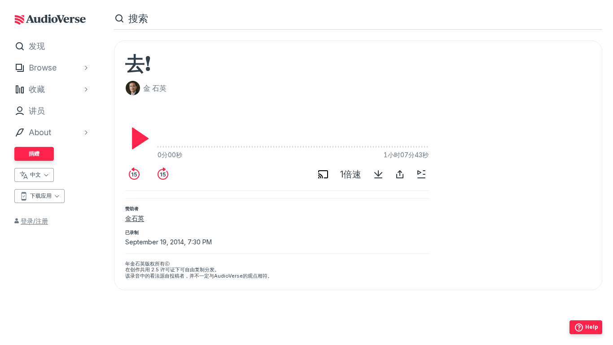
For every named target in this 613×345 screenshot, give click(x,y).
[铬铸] (323, 174)
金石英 (134, 218)
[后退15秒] (134, 174)
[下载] (378, 174)
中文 (35, 174)
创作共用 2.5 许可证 (152, 269)
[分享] (400, 174)
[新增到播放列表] (421, 174)
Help (591, 326)
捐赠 (34, 153)
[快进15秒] (163, 174)
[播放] (138, 138)
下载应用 (41, 195)
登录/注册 (34, 220)
